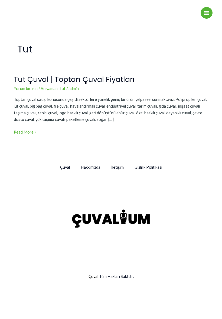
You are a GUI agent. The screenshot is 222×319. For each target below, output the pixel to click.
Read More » (25, 131)
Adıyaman (49, 88)
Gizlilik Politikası (148, 167)
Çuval (65, 167)
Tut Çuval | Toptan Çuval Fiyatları (74, 79)
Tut (62, 88)
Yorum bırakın (26, 88)
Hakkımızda (90, 167)
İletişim (117, 167)
